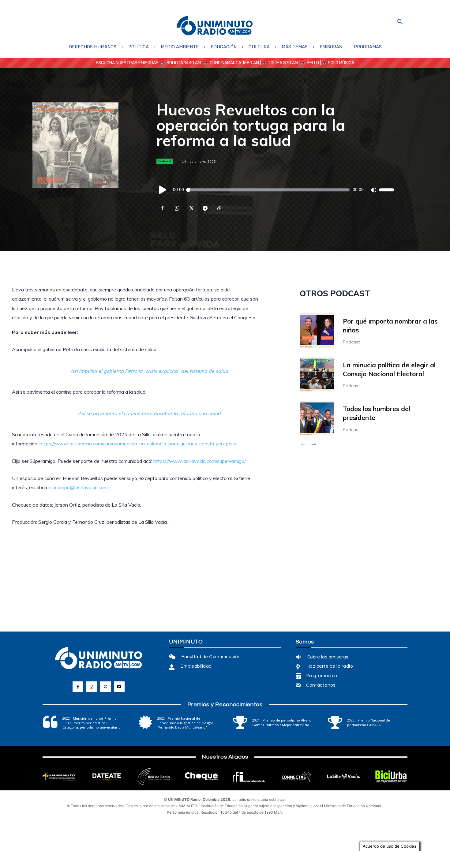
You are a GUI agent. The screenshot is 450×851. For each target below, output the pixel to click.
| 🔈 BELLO (308, 63)
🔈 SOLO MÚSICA (338, 63)
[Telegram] (205, 208)
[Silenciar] (373, 189)
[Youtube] (119, 686)
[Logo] (214, 26)
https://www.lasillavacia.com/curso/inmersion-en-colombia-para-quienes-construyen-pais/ (137, 443)
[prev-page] (303, 445)
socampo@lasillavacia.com (79, 487)
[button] (400, 22)
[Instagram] (91, 686)
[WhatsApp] (177, 208)
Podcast (165, 161)
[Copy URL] (219, 208)
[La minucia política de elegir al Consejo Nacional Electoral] (317, 374)
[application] (275, 190)
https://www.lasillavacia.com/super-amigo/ (199, 461)
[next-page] (313, 445)
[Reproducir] (162, 189)
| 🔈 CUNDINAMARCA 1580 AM (230, 63)
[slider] (386, 189)
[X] (191, 208)
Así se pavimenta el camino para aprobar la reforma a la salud (149, 413)
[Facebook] (162, 208)
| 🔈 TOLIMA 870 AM (278, 63)
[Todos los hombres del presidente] (317, 418)
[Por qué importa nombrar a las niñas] (317, 330)
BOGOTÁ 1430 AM (184, 63)
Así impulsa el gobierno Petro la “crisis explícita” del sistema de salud (149, 371)
